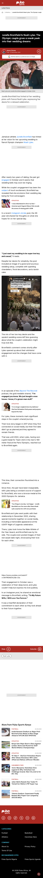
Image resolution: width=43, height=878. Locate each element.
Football (15, 729)
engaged (5, 180)
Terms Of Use (7, 850)
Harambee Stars (18, 765)
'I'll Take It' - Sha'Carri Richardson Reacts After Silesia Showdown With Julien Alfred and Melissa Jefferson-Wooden (26, 758)
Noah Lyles (6, 656)
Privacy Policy (30, 846)
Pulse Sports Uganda (32, 859)
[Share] (39, 51)
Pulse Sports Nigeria (9, 859)
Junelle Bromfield (24, 137)
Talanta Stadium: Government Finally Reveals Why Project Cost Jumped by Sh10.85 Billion (25, 795)
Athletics (7, 12)
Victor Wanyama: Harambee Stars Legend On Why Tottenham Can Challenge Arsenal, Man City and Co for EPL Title (26, 771)
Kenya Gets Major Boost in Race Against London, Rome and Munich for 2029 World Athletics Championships (26, 746)
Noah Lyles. (28, 142)
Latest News (6, 8)
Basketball (28, 833)
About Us (5, 846)
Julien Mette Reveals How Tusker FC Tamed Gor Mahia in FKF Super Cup (25, 783)
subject (5, 190)
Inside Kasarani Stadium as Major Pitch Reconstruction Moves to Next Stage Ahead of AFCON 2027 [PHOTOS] (26, 734)
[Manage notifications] (38, 874)
